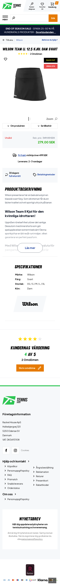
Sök (53, 18)
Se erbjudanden (46, 32)
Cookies (25, 450)
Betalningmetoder (46, 174)
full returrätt (15, 176)
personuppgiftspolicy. (32, 539)
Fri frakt (22, 155)
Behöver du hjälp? (50, 40)
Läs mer (30, 248)
